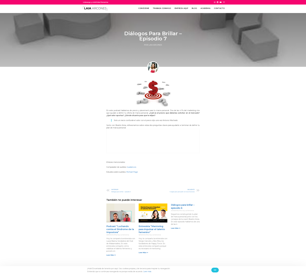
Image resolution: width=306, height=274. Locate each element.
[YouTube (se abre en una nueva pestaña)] (220, 2)
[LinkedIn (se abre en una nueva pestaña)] (217, 2)
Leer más (147, 271)
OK (215, 270)
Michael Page (132, 172)
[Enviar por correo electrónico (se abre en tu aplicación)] (223, 2)
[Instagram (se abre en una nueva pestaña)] (214, 2)
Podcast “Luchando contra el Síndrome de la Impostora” (120, 229)
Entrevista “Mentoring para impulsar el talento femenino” (152, 229)
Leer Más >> (111, 255)
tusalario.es (131, 167)
